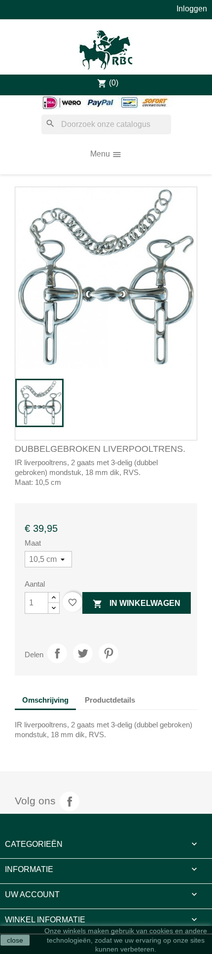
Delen (57, 653)
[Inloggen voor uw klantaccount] (192, 8)
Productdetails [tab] (110, 700)
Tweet (83, 653)
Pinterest (108, 653)
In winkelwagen (136, 604)
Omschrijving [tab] (45, 700)
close (15, 940)
